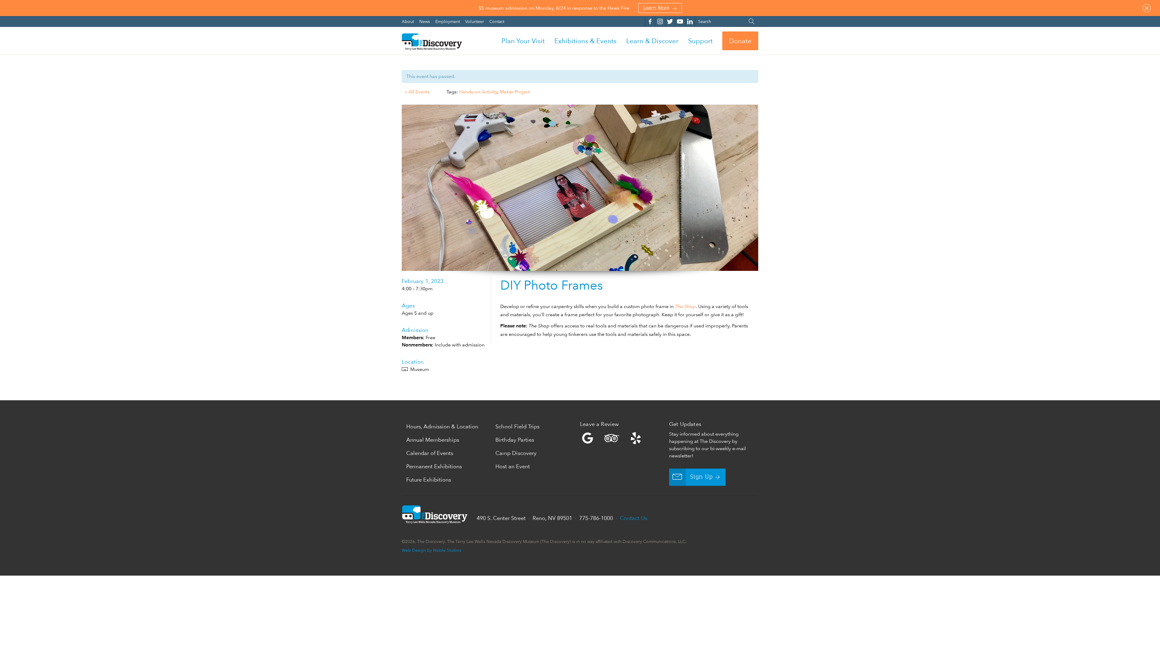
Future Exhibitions (428, 479)
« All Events (417, 92)
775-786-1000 (596, 518)
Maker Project (515, 92)
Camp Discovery (515, 453)
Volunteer (475, 21)
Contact (496, 21)
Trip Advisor (611, 438)
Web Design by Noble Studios (431, 550)
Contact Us (633, 518)
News (425, 21)
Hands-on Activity (478, 92)
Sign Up (701, 477)
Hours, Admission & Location (442, 426)
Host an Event (512, 466)
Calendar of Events (429, 453)
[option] (580, 188)
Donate (740, 41)
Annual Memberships (432, 440)
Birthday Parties (514, 440)
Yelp (623, 438)
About (408, 21)
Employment (448, 21)
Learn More (656, 8)
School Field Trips (517, 426)
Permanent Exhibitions (434, 466)
